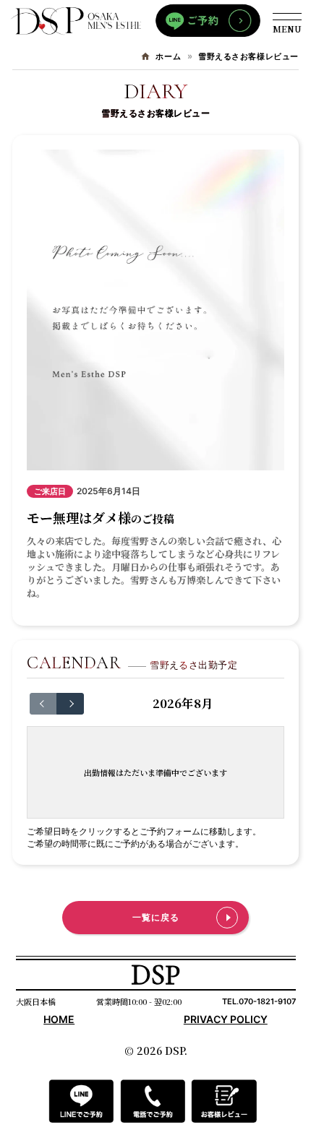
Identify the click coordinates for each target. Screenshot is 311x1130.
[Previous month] (43, 704)
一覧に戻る (155, 917)
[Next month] (70, 704)
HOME (58, 1019)
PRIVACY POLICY (226, 1019)
